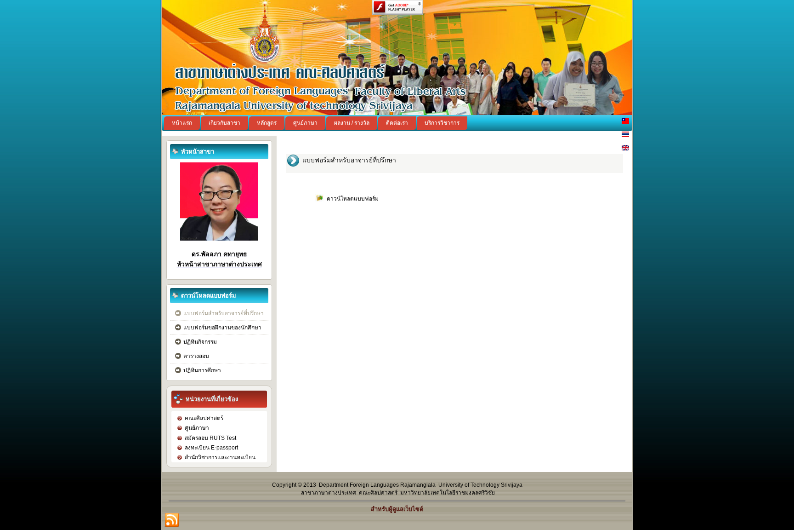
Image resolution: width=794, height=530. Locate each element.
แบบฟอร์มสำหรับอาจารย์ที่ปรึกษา (223, 313)
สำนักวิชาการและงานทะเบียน (220, 457)
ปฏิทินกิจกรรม (200, 342)
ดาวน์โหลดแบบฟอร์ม (353, 199)
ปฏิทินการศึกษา (202, 370)
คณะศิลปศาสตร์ (204, 418)
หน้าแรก (182, 123)
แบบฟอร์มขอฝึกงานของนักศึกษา (222, 327)
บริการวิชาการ (442, 123)
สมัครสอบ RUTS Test (210, 438)
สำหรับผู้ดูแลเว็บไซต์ (397, 509)
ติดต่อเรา (397, 123)
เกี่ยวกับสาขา (224, 123)
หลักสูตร (267, 123)
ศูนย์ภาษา (305, 123)
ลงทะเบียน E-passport (211, 447)
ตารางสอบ (196, 356)
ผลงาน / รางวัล (351, 123)
